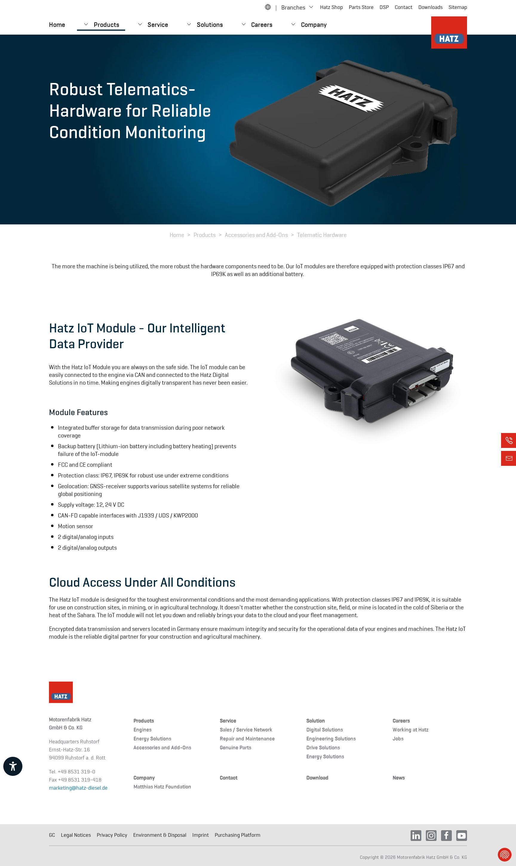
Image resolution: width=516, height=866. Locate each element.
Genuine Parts (235, 747)
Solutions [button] (210, 24)
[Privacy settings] (505, 855)
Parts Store (361, 7)
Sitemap (458, 7)
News (399, 777)
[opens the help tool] (13, 766)
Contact (403, 7)
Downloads (430, 7)
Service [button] (158, 24)
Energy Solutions (152, 738)
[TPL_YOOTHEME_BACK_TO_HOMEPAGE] (449, 32)
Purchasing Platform (237, 835)
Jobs (398, 738)
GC (52, 835)
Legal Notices (76, 835)
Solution (315, 720)
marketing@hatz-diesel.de (78, 787)
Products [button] (106, 24)
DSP (384, 7)
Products (143, 720)
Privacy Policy (112, 835)
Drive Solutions (323, 747)
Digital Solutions (324, 729)
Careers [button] (261, 24)
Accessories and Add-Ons (162, 747)
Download (317, 777)
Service (228, 720)
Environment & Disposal (159, 835)
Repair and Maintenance (247, 738)
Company (144, 777)
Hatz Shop (331, 7)
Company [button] (314, 24)
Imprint (200, 835)
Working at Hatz (411, 729)
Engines (142, 729)
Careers (401, 720)
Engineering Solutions (331, 738)
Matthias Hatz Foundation (162, 786)
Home (57, 24)
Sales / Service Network (246, 729)
